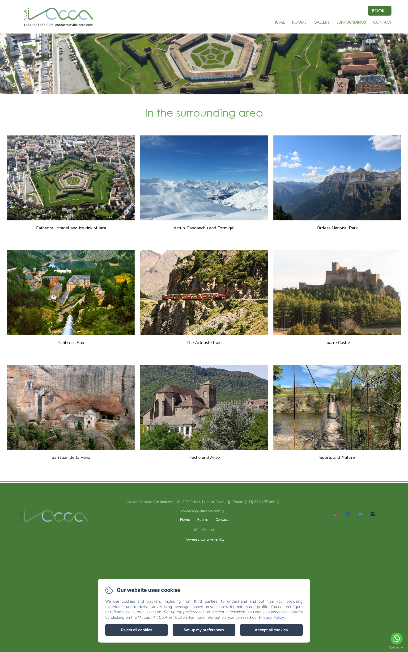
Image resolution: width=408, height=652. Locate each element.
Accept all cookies (271, 629)
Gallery (322, 22)
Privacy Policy (271, 617)
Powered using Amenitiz (204, 539)
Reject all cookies (136, 629)
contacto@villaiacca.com (200, 511)
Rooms (299, 22)
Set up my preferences (204, 629)
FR (204, 529)
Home (279, 22)
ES (212, 529)
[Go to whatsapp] (397, 638)
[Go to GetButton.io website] (396, 647)
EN (196, 529)
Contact (382, 22)
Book (378, 10)
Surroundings (351, 22)
